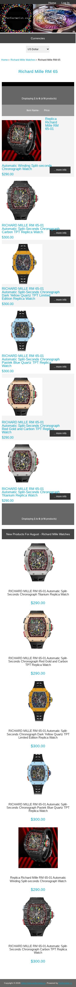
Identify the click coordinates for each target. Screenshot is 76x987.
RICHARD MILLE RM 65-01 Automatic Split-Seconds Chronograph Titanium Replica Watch (31, 492)
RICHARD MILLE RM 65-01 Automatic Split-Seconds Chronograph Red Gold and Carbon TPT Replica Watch (31, 427)
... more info (60, 169)
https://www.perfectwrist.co (33, 983)
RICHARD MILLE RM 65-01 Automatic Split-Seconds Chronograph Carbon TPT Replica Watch (31, 228)
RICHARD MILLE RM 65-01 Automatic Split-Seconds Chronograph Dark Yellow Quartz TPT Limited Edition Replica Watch (31, 294)
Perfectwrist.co (65, 983)
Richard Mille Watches (23, 59)
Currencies (38, 38)
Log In (65, 2)
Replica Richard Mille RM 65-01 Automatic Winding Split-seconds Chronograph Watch (38, 879)
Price (47, 110)
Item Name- (33, 110)
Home (52, 2)
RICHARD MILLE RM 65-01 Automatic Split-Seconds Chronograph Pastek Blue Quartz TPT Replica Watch (31, 361)
